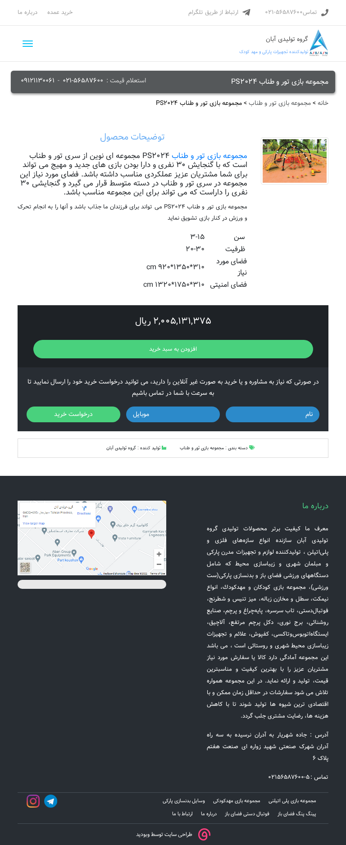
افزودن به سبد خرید (173, 349)
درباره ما (27, 12)
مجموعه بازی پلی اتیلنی (292, 801)
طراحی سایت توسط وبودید (164, 834)
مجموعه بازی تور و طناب (280, 103)
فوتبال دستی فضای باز (247, 814)
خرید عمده (60, 12)
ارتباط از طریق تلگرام (213, 12)
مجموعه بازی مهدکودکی (236, 801)
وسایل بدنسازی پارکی (184, 801)
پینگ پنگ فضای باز (297, 814)
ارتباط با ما (182, 814)
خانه (323, 103)
